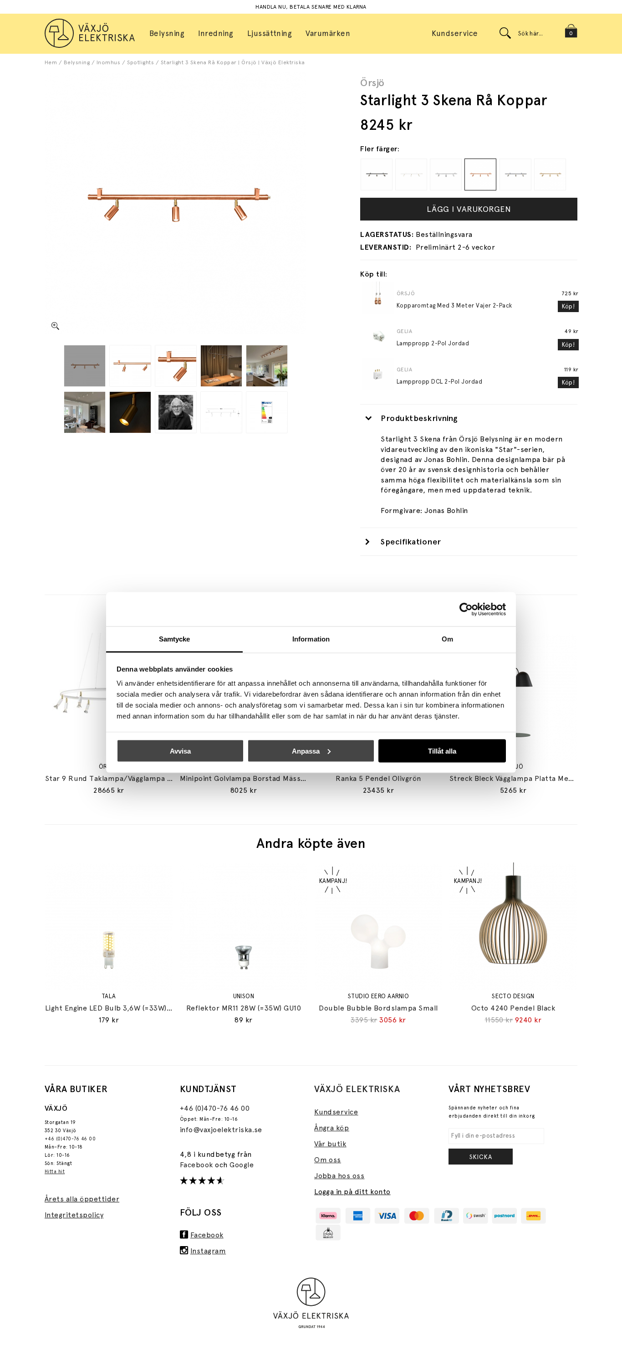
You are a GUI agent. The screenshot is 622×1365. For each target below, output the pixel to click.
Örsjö (372, 82)
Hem (51, 62)
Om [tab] (447, 639)
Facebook (197, 1164)
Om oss (327, 1159)
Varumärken (328, 33)
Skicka (480, 1156)
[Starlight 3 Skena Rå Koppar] (84, 365)
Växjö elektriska (357, 1088)
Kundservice (455, 33)
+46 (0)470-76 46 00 (70, 1139)
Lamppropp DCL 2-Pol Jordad (439, 381)
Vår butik (330, 1143)
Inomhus (108, 62)
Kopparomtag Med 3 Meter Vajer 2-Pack (454, 305)
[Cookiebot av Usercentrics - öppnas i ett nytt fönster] (466, 609)
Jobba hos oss (339, 1175)
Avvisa (180, 750)
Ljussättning (269, 33)
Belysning (77, 62)
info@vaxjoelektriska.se (221, 1129)
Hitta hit (55, 1172)
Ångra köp (331, 1128)
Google (241, 1164)
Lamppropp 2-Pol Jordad (433, 343)
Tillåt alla (442, 750)
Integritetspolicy (74, 1215)
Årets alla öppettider (82, 1199)
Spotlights (140, 62)
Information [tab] (311, 639)
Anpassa (306, 750)
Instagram (208, 1251)
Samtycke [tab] (174, 639)
